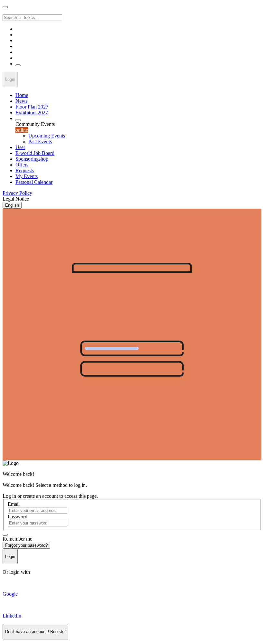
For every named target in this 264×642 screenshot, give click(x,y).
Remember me (17, 539)
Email (14, 504)
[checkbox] (5, 535)
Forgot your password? (26, 545)
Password (17, 516)
